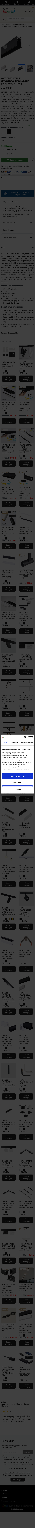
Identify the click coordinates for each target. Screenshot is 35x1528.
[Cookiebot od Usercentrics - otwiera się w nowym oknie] (25, 737)
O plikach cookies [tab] (27, 742)
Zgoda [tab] (5, 742)
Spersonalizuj (16, 782)
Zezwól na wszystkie (17, 776)
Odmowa (17, 789)
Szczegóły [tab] (14, 742)
